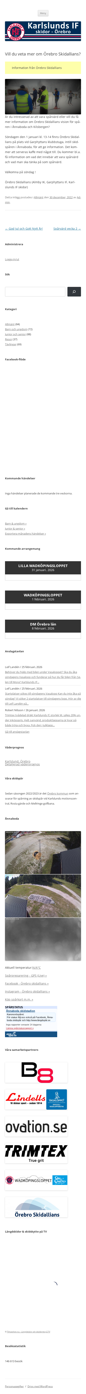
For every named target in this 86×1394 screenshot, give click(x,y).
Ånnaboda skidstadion (20, 1011)
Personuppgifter (14, 1386)
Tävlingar (10, 344)
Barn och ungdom (16, 329)
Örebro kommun (57, 793)
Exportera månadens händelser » (25, 533)
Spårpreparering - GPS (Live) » (26, 975)
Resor (8, 339)
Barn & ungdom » (16, 523)
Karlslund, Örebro (17, 761)
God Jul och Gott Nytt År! (24, 229)
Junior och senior (15, 334)
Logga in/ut (12, 259)
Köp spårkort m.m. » (19, 999)
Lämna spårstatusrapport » (20, 1028)
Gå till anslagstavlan (17, 732)
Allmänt (38, 197)
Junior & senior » (15, 528)
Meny (43, 13)
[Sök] (74, 292)
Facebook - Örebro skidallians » (27, 983)
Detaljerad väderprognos (22, 764)
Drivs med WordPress (40, 1386)
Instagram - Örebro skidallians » (27, 991)
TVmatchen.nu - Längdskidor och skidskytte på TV (28, 1331)
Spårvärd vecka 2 (67, 229)
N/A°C (36, 968)
